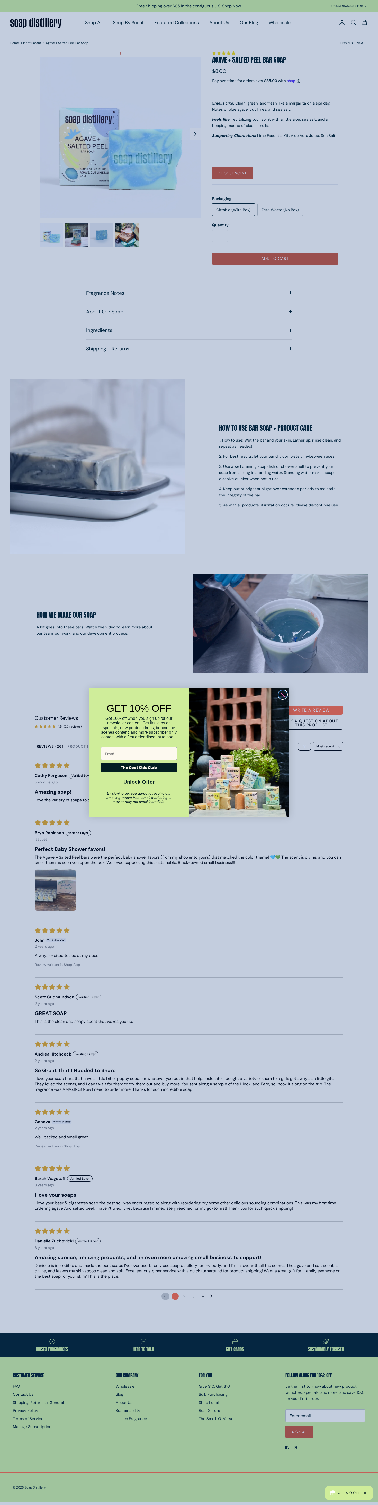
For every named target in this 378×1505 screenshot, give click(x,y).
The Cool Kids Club (139, 767)
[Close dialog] (282, 694)
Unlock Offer (139, 782)
